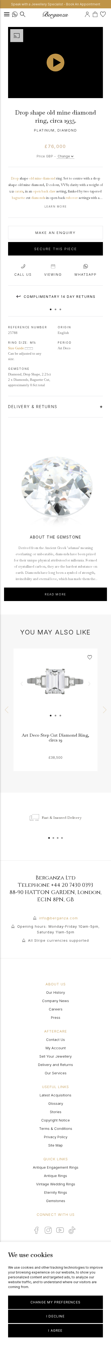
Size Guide (16, 348)
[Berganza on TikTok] (72, 1230)
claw (52, 191)
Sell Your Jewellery (55, 1056)
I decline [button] (55, 1316)
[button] (50, 307)
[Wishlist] (103, 13)
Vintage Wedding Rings (55, 1184)
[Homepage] (55, 15)
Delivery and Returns (55, 1064)
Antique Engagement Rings (55, 1167)
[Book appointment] (84, 13)
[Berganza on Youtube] (60, 1230)
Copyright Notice (55, 1120)
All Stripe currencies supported (58, 940)
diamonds (38, 198)
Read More (55, 594)
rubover (72, 198)
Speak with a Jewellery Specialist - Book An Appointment (55, 4)
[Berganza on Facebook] (36, 1230)
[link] (55, 690)
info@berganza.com (58, 918)
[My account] (88, 13)
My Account (56, 1048)
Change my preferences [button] (55, 1302)
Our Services (56, 1073)
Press (55, 1017)
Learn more (55, 206)
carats (19, 191)
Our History (55, 992)
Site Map (55, 1145)
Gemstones (55, 1201)
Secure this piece (55, 249)
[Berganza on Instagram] (48, 1230)
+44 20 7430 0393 (72, 885)
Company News (55, 1001)
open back (40, 191)
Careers (56, 1009)
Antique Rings (55, 1176)
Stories (55, 1112)
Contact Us (55, 1039)
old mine (35, 178)
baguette (18, 198)
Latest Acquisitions (55, 1095)
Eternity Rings (55, 1192)
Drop (15, 178)
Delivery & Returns (33, 406)
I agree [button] (55, 1330)
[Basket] (96, 13)
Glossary (55, 1103)
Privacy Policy (55, 1137)
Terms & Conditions (55, 1128)
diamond (49, 178)
